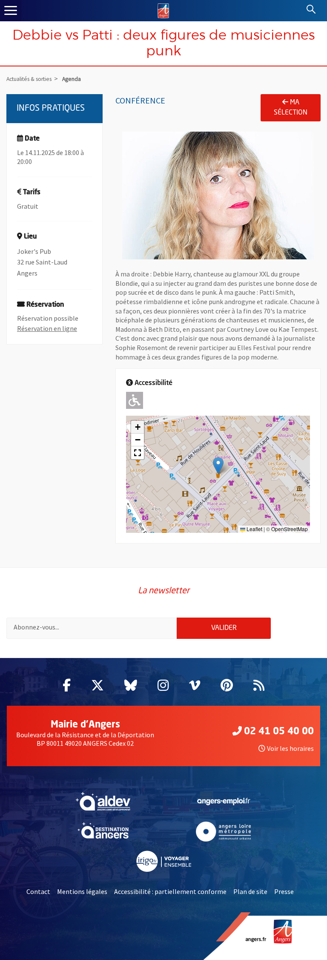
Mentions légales (82, 891)
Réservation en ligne (47, 328)
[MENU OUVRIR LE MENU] (10, 10)
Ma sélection (290, 107)
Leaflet (253, 528)
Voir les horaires (290, 748)
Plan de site (250, 891)
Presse (284, 891)
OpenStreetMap (289, 528)
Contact (38, 891)
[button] (218, 465)
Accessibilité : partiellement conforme (170, 891)
